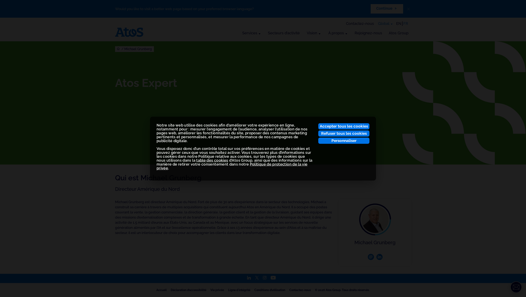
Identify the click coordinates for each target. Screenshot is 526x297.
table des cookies (212, 160)
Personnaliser (343, 140)
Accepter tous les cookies (344, 126)
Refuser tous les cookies (344, 133)
